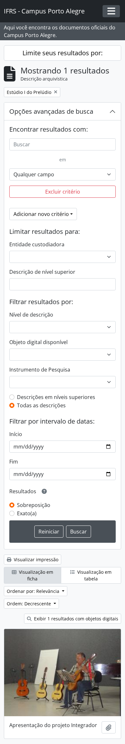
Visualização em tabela (94, 575)
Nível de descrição (31, 314)
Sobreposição (33, 505)
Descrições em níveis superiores (56, 397)
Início (15, 434)
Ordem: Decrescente (29, 604)
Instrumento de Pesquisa (39, 369)
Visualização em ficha (35, 575)
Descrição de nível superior (42, 271)
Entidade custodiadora (36, 244)
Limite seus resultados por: (62, 53)
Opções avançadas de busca (51, 111)
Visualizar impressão (35, 559)
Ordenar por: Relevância (34, 591)
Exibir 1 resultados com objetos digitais (75, 619)
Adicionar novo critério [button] (41, 214)
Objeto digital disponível (38, 342)
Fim (13, 461)
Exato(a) (27, 513)
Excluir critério (62, 191)
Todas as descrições (41, 405)
